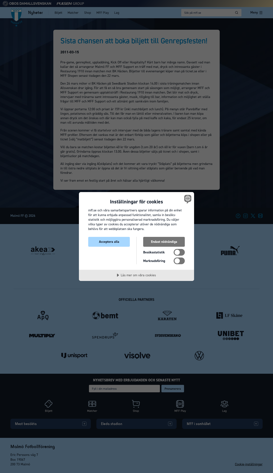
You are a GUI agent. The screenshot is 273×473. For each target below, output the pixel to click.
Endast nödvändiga (164, 241)
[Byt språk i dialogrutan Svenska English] (187, 199)
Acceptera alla (109, 241)
